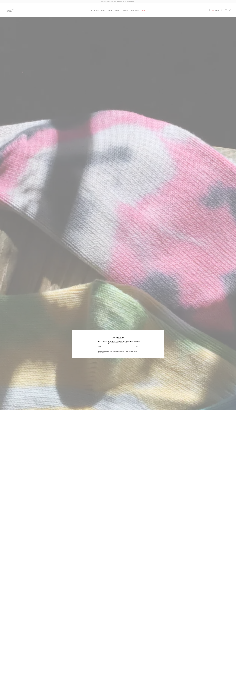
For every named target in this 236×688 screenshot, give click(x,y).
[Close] (161, 333)
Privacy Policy (127, 351)
